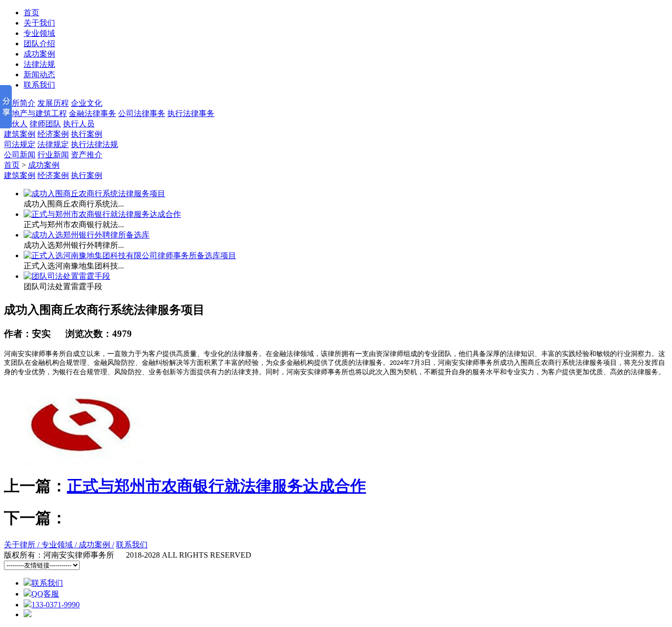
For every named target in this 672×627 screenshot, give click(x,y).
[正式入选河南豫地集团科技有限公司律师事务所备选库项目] (130, 255)
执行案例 (86, 134)
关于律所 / (22, 544)
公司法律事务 (141, 113)
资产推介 (86, 154)
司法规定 (19, 144)
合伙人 (16, 123)
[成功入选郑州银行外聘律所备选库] (87, 235)
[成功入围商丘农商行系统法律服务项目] (94, 193)
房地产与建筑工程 (35, 113)
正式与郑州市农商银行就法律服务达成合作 (216, 486)
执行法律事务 (190, 113)
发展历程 (53, 103)
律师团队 (45, 123)
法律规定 (53, 144)
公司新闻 (19, 154)
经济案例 (53, 134)
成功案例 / (96, 544)
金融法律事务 (92, 113)
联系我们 (132, 544)
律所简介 (19, 103)
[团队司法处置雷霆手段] (67, 276)
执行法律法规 (94, 144)
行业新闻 (53, 154)
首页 (12, 165)
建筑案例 (19, 134)
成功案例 (44, 165)
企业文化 (86, 103)
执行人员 (78, 123)
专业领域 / (60, 544)
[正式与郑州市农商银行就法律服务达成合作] (102, 214)
